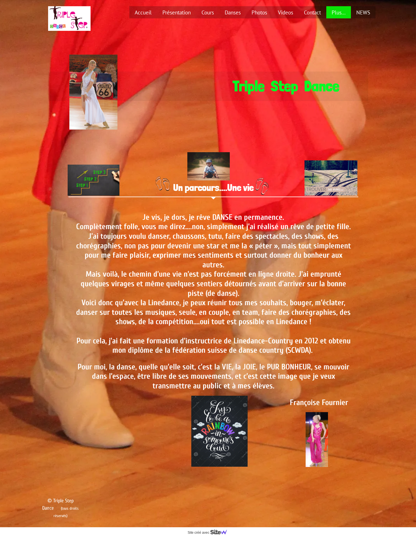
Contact (312, 12)
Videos (285, 12)
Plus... (339, 12)
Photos (259, 12)
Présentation (176, 12)
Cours (207, 12)
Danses (233, 12)
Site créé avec (199, 533)
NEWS (363, 12)
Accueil (143, 12)
